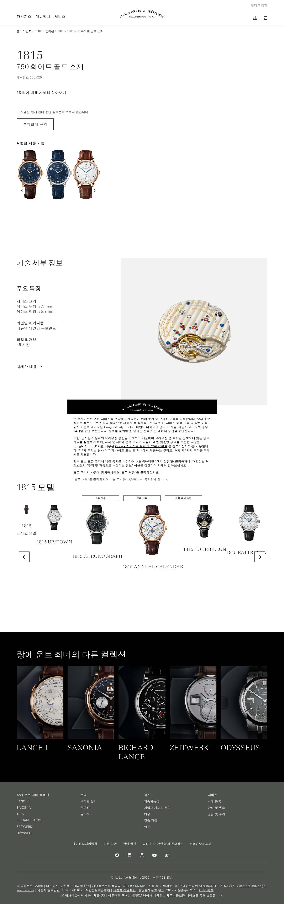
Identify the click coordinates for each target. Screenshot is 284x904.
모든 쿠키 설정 (183, 498)
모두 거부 (142, 498)
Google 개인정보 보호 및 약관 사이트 (141, 446)
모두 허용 (100, 498)
